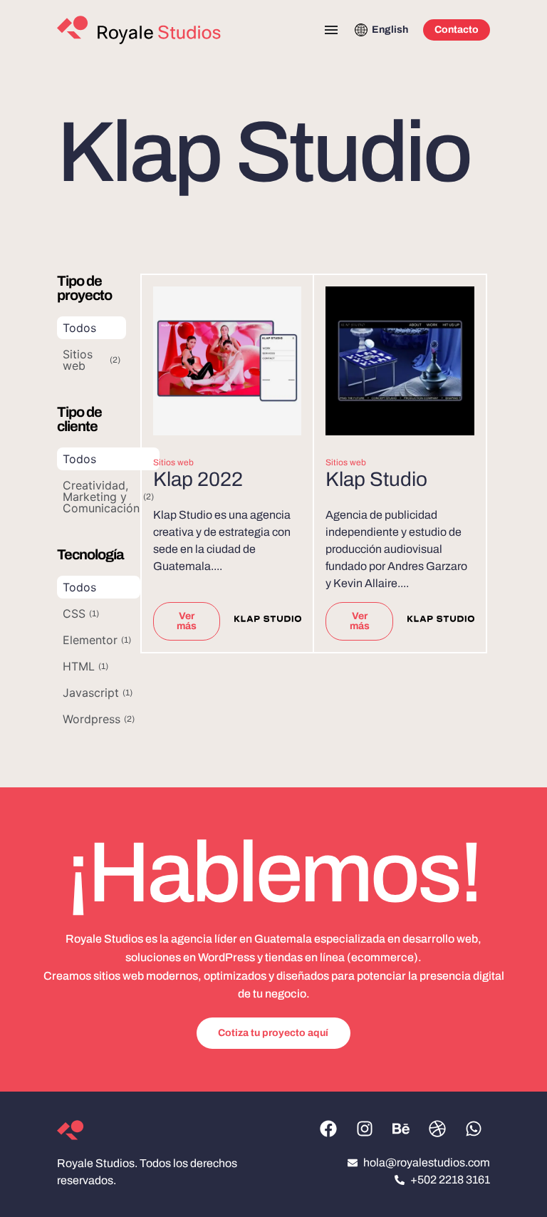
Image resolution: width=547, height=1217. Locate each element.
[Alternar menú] (331, 29)
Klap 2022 (198, 479)
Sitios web (173, 462)
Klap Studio (376, 479)
